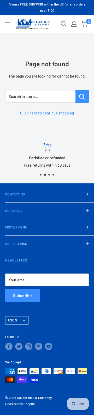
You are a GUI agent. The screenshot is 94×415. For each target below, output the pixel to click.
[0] (84, 24)
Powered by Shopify (20, 404)
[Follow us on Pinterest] (38, 346)
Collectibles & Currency (34, 398)
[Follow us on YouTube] (48, 346)
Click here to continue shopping (47, 113)
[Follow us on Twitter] (18, 346)
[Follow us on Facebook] (9, 346)
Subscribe (22, 295)
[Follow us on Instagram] (28, 346)
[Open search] (64, 24)
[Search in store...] (82, 96)
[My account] (74, 24)
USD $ (12, 320)
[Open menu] (7, 24)
